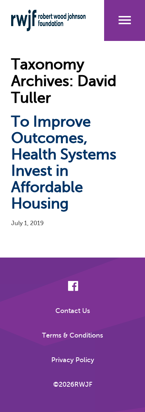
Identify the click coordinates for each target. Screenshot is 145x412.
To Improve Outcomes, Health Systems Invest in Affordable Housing (63, 162)
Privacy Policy (72, 360)
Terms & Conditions (72, 335)
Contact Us (72, 310)
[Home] (48, 20)
